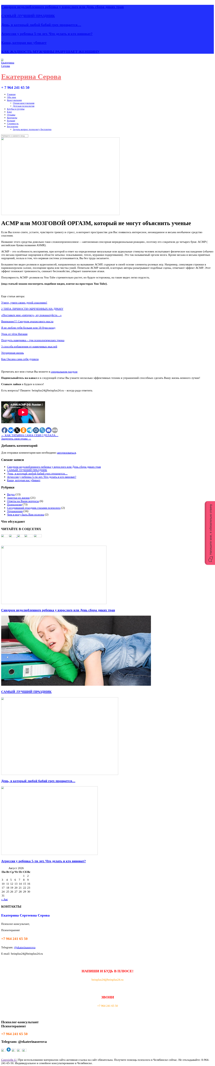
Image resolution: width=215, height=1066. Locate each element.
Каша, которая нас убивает (24, 43)
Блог (9, 112)
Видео (11, 494)
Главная (11, 94)
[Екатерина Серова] (8, 65)
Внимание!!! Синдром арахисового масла (27, 321)
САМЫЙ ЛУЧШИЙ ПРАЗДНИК (28, 16)
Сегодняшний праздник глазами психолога (34, 507)
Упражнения (15, 511)
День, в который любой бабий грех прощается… (41, 25)
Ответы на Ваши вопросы (23, 501)
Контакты (12, 117)
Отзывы (11, 114)
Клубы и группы (15, 109)
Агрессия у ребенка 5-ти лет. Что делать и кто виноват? (47, 34)
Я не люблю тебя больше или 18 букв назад (28, 327)
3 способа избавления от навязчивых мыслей (29, 346)
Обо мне (11, 97)
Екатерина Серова (31, 77)
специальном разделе (64, 371)
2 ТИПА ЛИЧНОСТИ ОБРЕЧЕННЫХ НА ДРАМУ (32, 308)
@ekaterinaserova (24, 947)
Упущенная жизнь (12, 352)
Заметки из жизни (18, 497)
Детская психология (23, 106)
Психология (14, 504)
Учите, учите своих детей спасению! (24, 302)
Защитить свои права (16, 438)
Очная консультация (23, 103)
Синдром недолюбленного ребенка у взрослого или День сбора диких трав (62, 7)
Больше (11, 120)
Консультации (14, 100)
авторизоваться (66, 452)
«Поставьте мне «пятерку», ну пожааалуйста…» (31, 315)
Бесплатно (12, 126)
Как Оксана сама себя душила (20, 359)
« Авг (4, 899)
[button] (210, 533)
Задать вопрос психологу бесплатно (32, 129)
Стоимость (13, 123)
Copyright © (9, 1059)
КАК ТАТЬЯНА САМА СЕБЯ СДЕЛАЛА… (29, 435)
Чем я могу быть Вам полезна (25, 514)
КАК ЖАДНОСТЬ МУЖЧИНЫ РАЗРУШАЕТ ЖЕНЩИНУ (50, 52)
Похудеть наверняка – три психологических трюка (32, 340)
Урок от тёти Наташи (14, 333)
